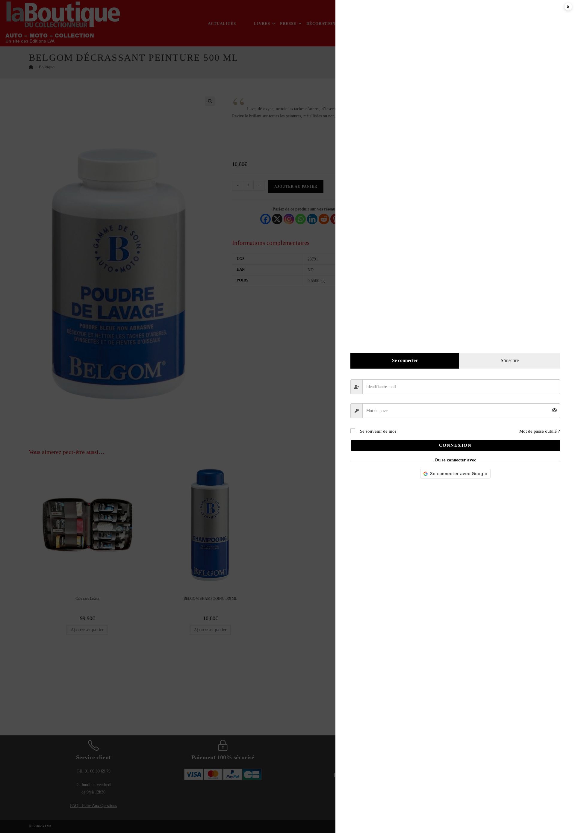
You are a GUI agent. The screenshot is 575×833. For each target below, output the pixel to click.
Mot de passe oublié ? (539, 431)
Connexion (455, 445)
